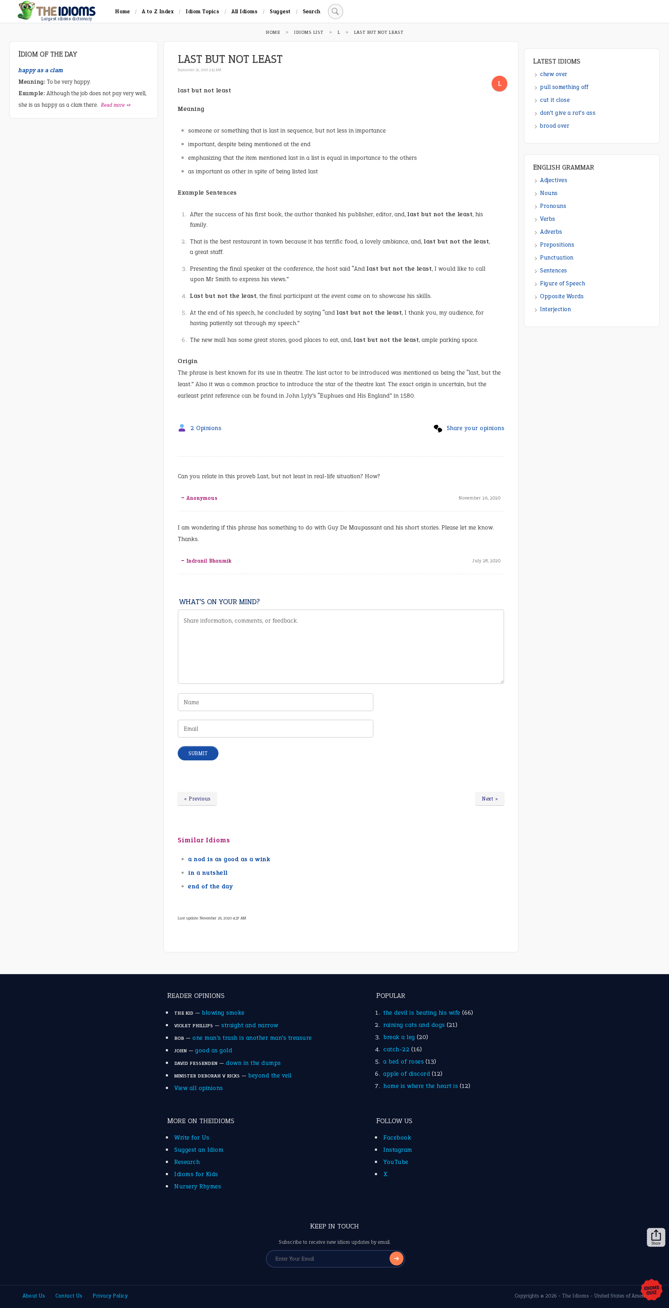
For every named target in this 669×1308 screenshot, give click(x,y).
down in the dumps (253, 1063)
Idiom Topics (202, 11)
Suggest (280, 11)
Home (122, 11)
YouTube (395, 1162)
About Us (34, 1295)
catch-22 (396, 1049)
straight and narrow (249, 1025)
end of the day (210, 886)
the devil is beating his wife (421, 1012)
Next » (490, 798)
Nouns (549, 193)
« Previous (197, 798)
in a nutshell (208, 873)
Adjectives (553, 180)
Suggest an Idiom (198, 1149)
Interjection (555, 309)
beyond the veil (270, 1075)
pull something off (564, 87)
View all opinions (198, 1088)
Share (656, 1243)
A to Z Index (158, 11)
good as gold (213, 1050)
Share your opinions (476, 428)
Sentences (553, 270)
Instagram (397, 1149)
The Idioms (575, 1295)
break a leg (399, 1037)
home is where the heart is (420, 1086)
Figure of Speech (562, 283)
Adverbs (551, 232)
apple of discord (406, 1073)
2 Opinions (206, 428)
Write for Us (191, 1137)
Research (187, 1162)
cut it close (555, 100)
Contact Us (68, 1295)
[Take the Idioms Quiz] (651, 1290)
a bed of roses (403, 1061)
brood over (554, 126)
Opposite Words (562, 296)
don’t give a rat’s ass (567, 113)
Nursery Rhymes (197, 1186)
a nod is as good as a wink (229, 859)
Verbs (547, 219)
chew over (554, 74)
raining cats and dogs (414, 1025)
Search (312, 11)
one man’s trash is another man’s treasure (252, 1037)
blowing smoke (223, 1012)
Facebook (397, 1137)
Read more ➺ (116, 105)
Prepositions (557, 245)
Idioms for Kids (196, 1174)
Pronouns (553, 206)
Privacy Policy (110, 1295)
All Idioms (244, 11)
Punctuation (557, 258)
